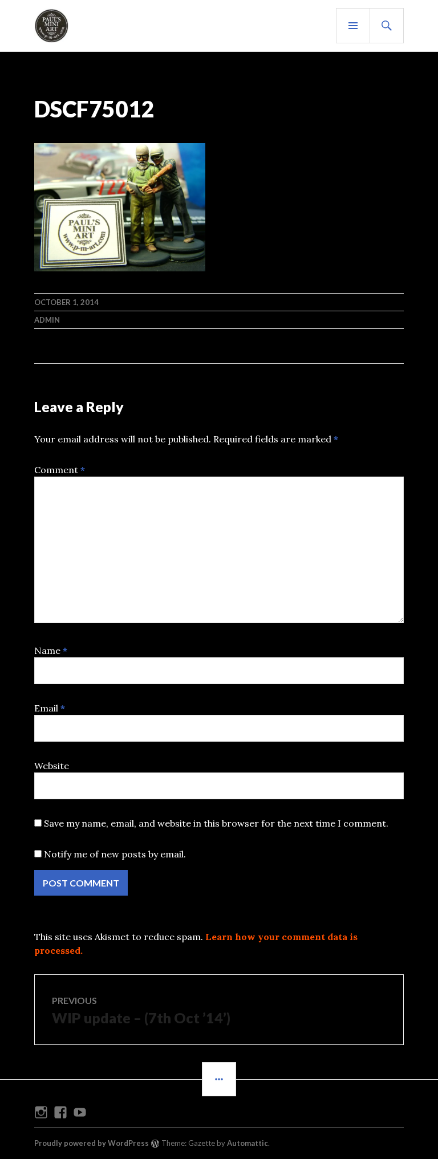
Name (50, 650)
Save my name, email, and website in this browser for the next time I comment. (216, 823)
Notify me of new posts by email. (115, 854)
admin (47, 319)
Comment (59, 469)
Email (49, 708)
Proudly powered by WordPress (91, 1143)
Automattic (247, 1143)
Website (51, 765)
